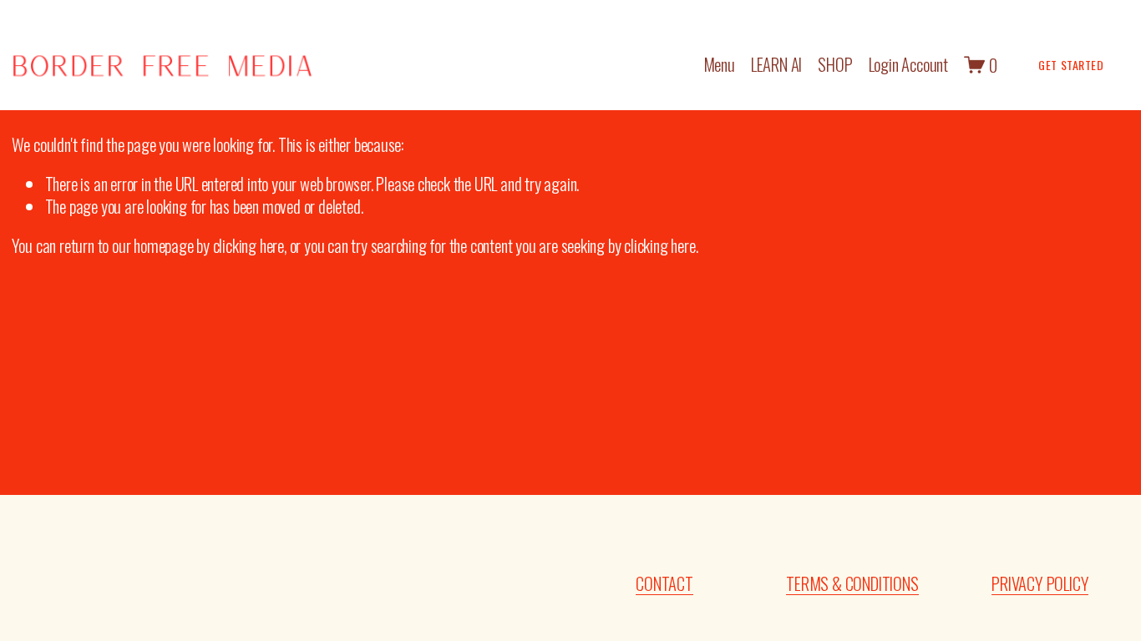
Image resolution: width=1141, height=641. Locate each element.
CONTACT (664, 584)
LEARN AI (776, 64)
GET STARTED (1070, 64)
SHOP (835, 64)
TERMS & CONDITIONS (852, 584)
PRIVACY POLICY (1039, 584)
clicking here (248, 245)
